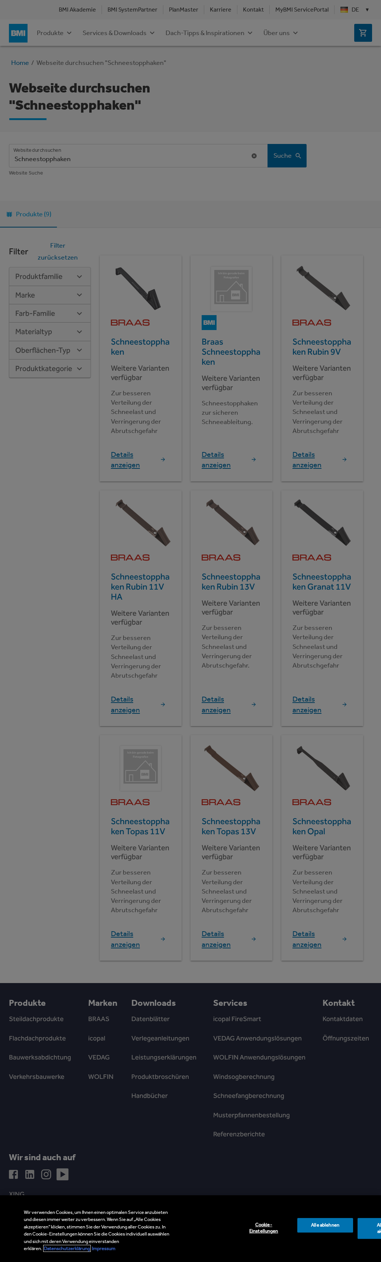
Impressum (103, 1248)
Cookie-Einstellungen (263, 1228)
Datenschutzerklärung (67, 1248)
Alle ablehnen (325, 1225)
